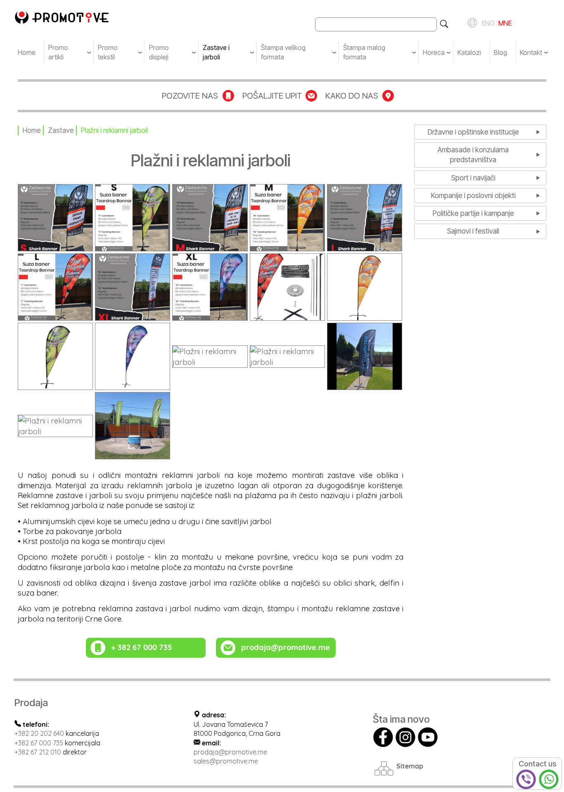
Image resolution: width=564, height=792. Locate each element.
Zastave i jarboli (216, 52)
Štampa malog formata (364, 52)
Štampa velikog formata (283, 52)
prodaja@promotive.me (230, 752)
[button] (55, 217)
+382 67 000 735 (38, 743)
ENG (487, 22)
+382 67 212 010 (37, 752)
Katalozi (469, 52)
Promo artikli (58, 52)
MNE (504, 22)
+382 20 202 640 (39, 733)
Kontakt (531, 52)
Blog (500, 52)
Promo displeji (159, 52)
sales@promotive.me (226, 761)
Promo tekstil (108, 52)
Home (27, 52)
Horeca (434, 52)
